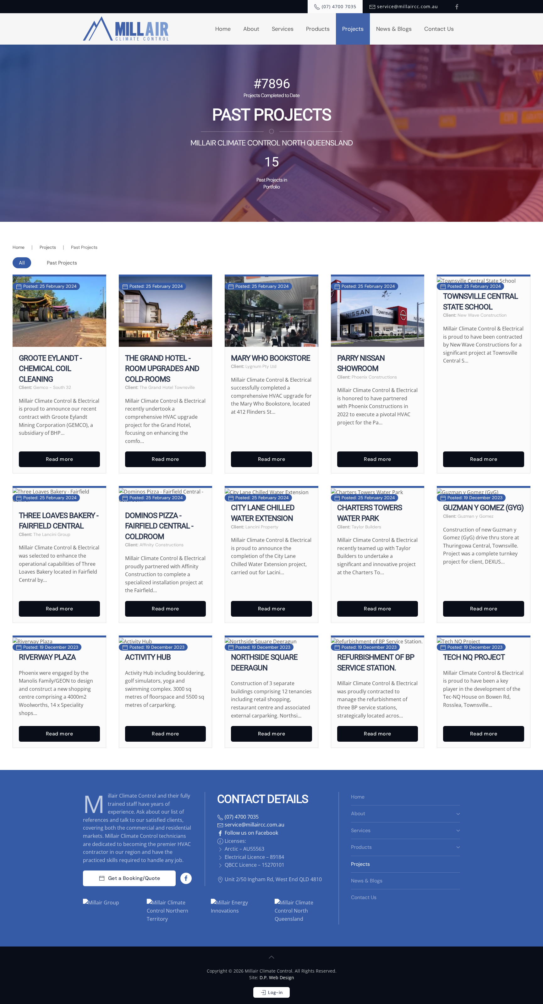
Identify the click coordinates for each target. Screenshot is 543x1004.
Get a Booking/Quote (134, 878)
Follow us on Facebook (250, 832)
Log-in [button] (274, 992)
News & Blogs (394, 29)
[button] (271, 957)
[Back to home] (126, 29)
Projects (353, 29)
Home (223, 29)
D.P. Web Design (277, 977)
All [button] (22, 262)
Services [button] (282, 29)
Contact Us (439, 29)
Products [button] (318, 29)
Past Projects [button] (62, 262)
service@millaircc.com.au (253, 824)
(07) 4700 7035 (241, 816)
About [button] (251, 29)
